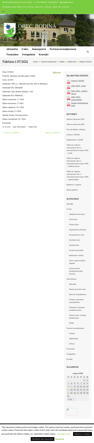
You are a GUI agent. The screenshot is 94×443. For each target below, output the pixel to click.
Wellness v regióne (74, 185)
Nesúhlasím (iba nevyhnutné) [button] (42, 439)
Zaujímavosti (74, 245)
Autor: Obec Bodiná (19, 127)
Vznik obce (73, 219)
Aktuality (70, 204)
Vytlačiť (58, 73)
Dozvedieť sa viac (64, 434)
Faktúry (62, 62)
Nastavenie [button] (59, 439)
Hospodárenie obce (76, 235)
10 (68, 387)
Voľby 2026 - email (78, 86)
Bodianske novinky (76, 255)
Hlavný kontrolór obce (77, 289)
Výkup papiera (72, 190)
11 (71, 387)
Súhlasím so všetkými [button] (82, 434)
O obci (69, 209)
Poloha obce (74, 224)
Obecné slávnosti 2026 (75, 119)
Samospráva (71, 279)
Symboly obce (74, 240)
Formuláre (71, 349)
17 (68, 390)
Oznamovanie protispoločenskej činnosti (75, 271)
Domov (35, 62)
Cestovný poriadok (76, 250)
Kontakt (69, 359)
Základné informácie (77, 214)
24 (68, 393)
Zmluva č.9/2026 (77, 81)
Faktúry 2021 (72, 62)
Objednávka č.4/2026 (75, 140)
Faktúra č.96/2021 (52, 133)
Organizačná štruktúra (77, 230)
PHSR (71, 323)
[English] (3, 12)
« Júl (70, 399)
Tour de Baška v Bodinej (76, 129)
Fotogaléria (71, 354)
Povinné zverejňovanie (48, 62)
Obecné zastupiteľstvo (77, 294)
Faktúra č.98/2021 (12, 133)
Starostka (72, 284)
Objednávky (73, 339)
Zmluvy (72, 344)
